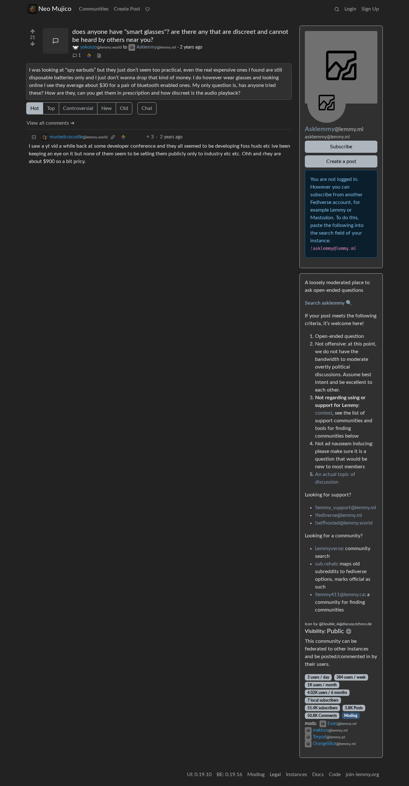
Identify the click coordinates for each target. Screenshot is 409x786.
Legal (275, 774)
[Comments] (55, 41)
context (323, 413)
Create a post (341, 161)
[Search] (337, 9)
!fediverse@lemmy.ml (338, 515)
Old (124, 108)
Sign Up (370, 9)
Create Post (127, 9)
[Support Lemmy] (147, 9)
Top (51, 108)
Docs (318, 774)
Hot (34, 108)
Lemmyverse (329, 548)
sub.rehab (326, 563)
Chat (147, 108)
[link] (89, 55)
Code (335, 774)
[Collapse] (34, 137)
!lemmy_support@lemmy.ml (345, 507)
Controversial (78, 108)
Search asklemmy (324, 303)
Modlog (350, 716)
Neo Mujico (54, 9)
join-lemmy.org (362, 774)
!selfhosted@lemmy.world (344, 522)
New (106, 108)
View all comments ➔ (50, 123)
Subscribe (341, 146)
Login (350, 9)
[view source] (99, 55)
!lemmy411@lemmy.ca (340, 594)
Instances (296, 774)
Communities (94, 9)
